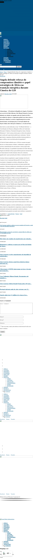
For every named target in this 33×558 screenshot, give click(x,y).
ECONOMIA (7, 43)
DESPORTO (6, 42)
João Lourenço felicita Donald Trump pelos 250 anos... (16, 283)
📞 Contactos (7, 62)
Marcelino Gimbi (8, 94)
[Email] (4, 30)
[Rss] (6, 30)
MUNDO (6, 46)
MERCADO (6, 45)
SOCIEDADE (10, 56)
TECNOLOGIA (7, 60)
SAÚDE (9, 55)
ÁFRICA (6, 39)
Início (1, 72)
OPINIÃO (6, 57)
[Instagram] (1, 30)
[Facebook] (0, 30)
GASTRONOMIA (11, 53)
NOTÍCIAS (6, 48)
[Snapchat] (5, 30)
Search (19, 66)
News (5, 72)
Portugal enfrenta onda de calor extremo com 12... (14, 289)
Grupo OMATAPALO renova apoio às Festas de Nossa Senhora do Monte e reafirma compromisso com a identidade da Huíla (15, 18)
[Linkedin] (2, 30)
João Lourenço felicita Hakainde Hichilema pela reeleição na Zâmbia (16, 29)
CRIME (9, 49)
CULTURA (6, 41)
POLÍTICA (6, 59)
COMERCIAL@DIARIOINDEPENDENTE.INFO (17, 449)
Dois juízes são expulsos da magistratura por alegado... (16, 239)
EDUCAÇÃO (10, 52)
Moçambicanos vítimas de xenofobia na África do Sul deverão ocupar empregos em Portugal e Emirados (15, 24)
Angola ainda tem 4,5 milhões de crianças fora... (14, 295)
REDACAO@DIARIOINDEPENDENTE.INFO (15, 452)
